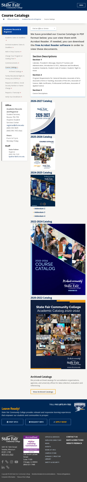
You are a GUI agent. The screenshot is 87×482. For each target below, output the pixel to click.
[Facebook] (3, 461)
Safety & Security (52, 462)
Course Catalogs (11, 67)
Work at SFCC (50, 450)
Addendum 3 (39, 212)
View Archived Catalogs (43, 392)
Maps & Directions (74, 440)
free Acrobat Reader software (52, 45)
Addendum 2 (39, 208)
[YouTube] (16, 461)
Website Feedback (74, 443)
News (47, 443)
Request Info (37, 422)
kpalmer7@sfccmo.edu (17, 157)
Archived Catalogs (15, 71)
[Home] (3, 19)
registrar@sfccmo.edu (15, 125)
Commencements (11, 63)
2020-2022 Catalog (41, 297)
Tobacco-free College (23, 477)
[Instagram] (11, 461)
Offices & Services (13, 19)
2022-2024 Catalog (41, 221)
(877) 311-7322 (7, 454)
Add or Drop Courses (12, 52)
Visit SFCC (13, 422)
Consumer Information (8, 477)
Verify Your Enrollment (13, 97)
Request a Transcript (12, 93)
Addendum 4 (39, 216)
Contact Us (72, 437)
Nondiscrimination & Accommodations (43, 474)
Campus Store (50, 453)
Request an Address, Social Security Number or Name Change (14, 85)
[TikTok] (7, 467)
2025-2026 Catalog (41, 136)
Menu (81, 5)
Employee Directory (53, 440)
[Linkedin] (3, 467)
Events (48, 447)
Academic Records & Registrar (31, 19)
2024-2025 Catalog (41, 172)
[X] (6, 461)
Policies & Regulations (63, 474)
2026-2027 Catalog (41, 101)
